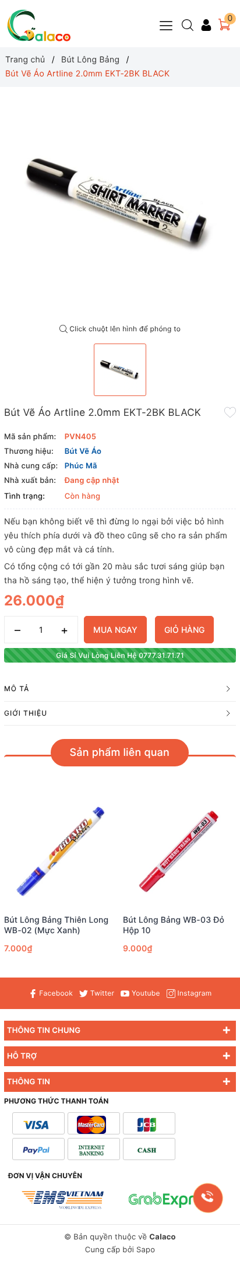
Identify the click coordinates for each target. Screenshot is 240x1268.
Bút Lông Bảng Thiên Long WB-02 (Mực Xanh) (56, 925)
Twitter (101, 993)
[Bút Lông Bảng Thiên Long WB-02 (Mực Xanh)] (60, 851)
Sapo (145, 1250)
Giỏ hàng (184, 630)
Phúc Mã (81, 466)
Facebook (55, 993)
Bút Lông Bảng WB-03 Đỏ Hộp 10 (173, 925)
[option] (120, 203)
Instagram (193, 993)
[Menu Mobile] (166, 24)
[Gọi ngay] (207, 1198)
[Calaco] (39, 25)
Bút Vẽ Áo (83, 451)
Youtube (144, 993)
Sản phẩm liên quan (120, 753)
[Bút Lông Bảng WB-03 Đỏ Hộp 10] (179, 851)
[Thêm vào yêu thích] (230, 412)
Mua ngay (115, 630)
